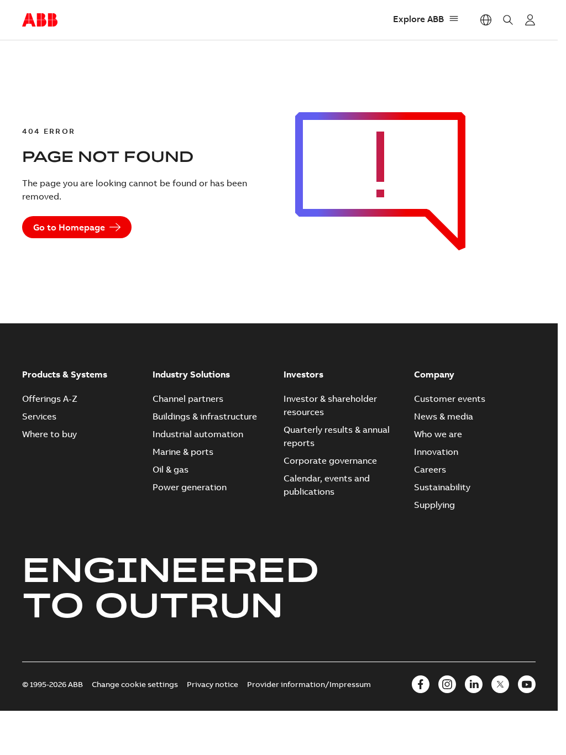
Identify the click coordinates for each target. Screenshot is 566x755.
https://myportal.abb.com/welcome (530, 19)
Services (39, 416)
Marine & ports (183, 451)
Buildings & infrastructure (205, 416)
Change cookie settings (135, 684)
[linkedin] (474, 684)
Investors (303, 374)
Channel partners (188, 398)
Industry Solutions (191, 374)
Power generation (190, 486)
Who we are (438, 433)
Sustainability (442, 486)
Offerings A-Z (49, 398)
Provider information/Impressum (309, 684)
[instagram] (447, 684)
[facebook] (420, 684)
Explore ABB (418, 18)
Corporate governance (330, 460)
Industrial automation (198, 433)
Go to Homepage (69, 227)
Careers (430, 469)
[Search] (507, 19)
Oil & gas (170, 469)
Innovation (436, 451)
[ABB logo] (39, 20)
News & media (443, 416)
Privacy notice (212, 684)
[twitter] (500, 684)
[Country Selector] (485, 19)
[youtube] (527, 684)
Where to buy (49, 433)
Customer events (449, 398)
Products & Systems (64, 374)
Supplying (434, 504)
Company (434, 374)
